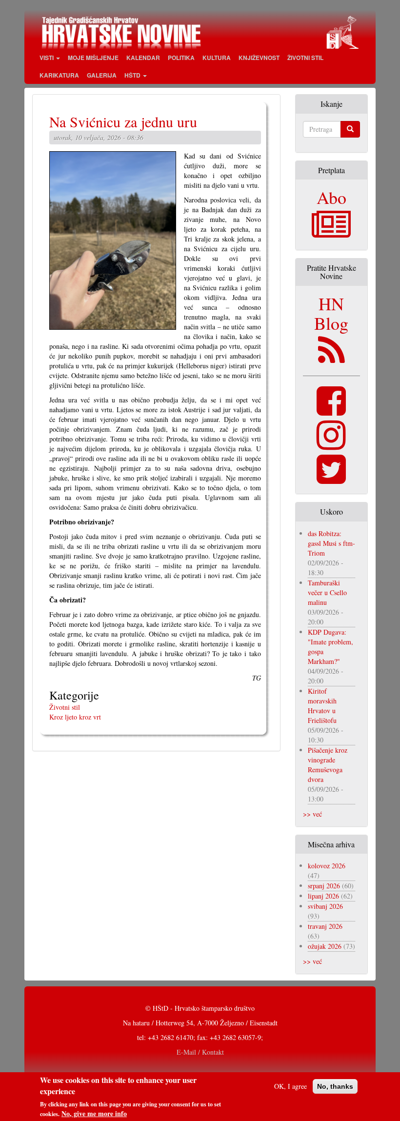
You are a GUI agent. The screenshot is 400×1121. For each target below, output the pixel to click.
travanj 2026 (325, 926)
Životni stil (305, 57)
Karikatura (59, 75)
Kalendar (143, 57)
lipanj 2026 (323, 896)
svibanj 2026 (325, 906)
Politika (181, 57)
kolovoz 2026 (326, 865)
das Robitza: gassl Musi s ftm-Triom (331, 543)
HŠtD (133, 75)
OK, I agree (290, 1086)
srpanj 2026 (324, 885)
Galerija (102, 75)
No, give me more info (94, 1114)
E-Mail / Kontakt (200, 1052)
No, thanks (335, 1086)
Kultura (216, 57)
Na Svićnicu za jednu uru (123, 121)
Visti (47, 57)
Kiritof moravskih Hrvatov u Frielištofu (322, 705)
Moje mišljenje (93, 57)
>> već (312, 814)
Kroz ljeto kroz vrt (75, 716)
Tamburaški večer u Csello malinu (327, 592)
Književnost (259, 57)
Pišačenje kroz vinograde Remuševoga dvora (327, 764)
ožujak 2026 (324, 946)
